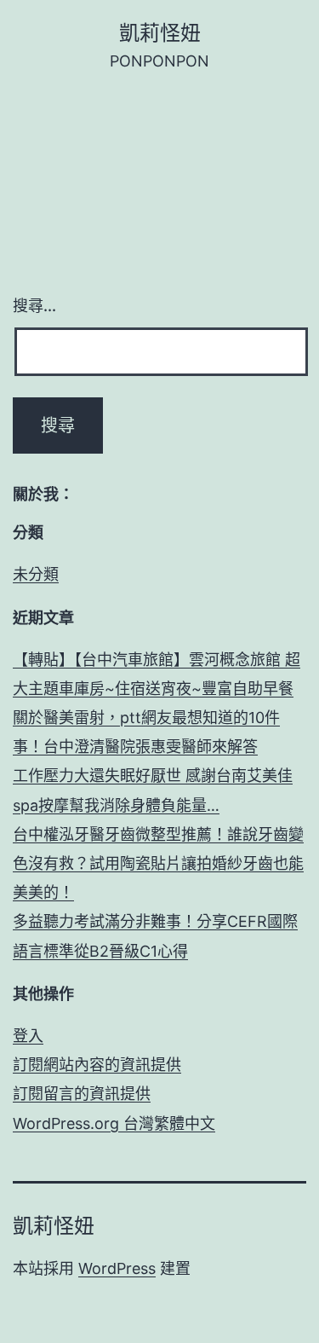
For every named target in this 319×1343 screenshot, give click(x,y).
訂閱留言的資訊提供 (82, 1094)
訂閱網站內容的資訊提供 (97, 1065)
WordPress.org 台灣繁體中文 (114, 1123)
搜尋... (34, 306)
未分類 (36, 574)
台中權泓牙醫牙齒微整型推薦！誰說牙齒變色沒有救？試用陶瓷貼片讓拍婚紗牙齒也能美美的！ (158, 863)
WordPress (117, 1268)
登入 (28, 1036)
